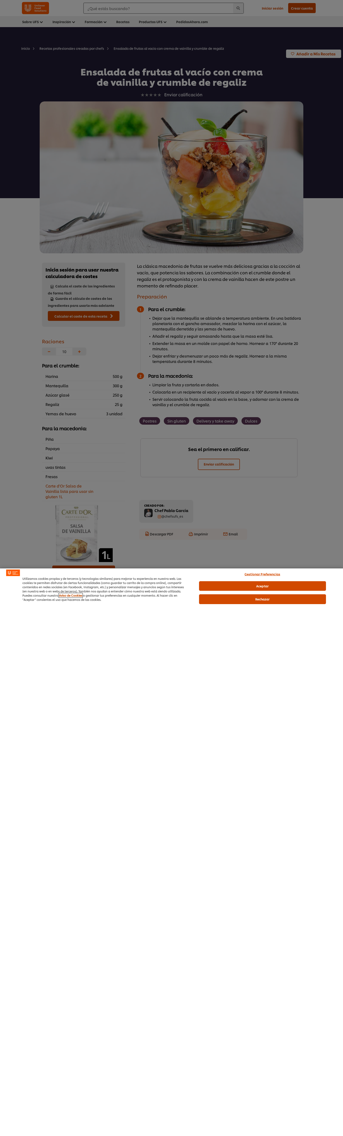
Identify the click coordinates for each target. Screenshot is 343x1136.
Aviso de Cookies (70, 595)
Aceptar (262, 586)
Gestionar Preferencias (262, 574)
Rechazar (262, 599)
